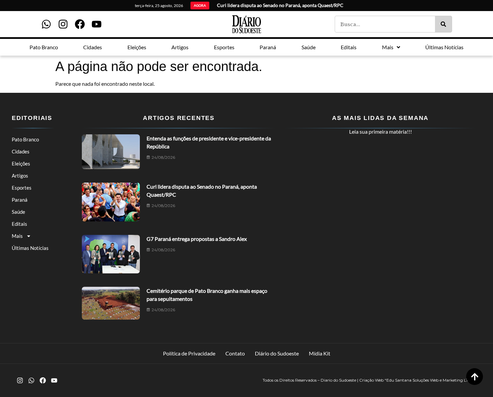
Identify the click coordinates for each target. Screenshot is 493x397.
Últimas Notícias (30, 248)
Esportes (22, 188)
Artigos (20, 176)
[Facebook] (80, 24)
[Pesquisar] (443, 24)
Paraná (20, 200)
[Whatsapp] (46, 24)
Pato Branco (25, 139)
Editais (19, 224)
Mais (17, 236)
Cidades (21, 151)
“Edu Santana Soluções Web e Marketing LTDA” (430, 380)
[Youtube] (97, 24)
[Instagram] (63, 24)
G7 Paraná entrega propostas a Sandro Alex (197, 239)
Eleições (21, 163)
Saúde (18, 212)
